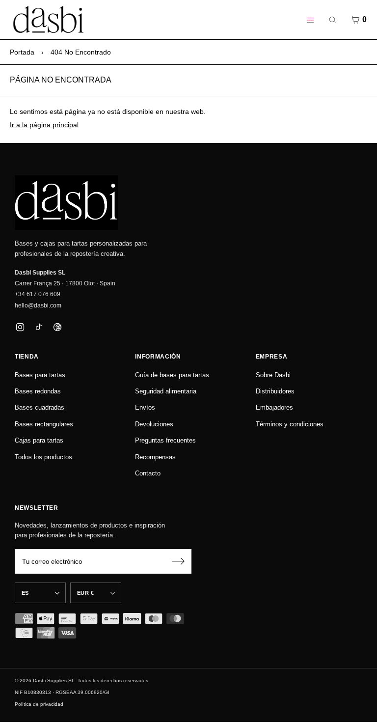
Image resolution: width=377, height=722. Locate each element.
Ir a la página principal (44, 125)
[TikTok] (38, 327)
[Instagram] (20, 327)
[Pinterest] (57, 327)
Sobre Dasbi (273, 375)
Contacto (148, 473)
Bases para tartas (40, 375)
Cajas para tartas (39, 440)
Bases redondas (38, 391)
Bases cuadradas (39, 407)
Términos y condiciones (289, 424)
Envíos (145, 407)
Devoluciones (154, 424)
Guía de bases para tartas (172, 375)
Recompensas (155, 457)
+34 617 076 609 (37, 294)
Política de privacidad (39, 704)
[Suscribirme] (178, 561)
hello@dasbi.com (38, 305)
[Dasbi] (66, 202)
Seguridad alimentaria (165, 391)
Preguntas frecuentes (165, 440)
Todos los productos (43, 457)
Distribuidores (275, 391)
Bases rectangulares (44, 424)
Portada (22, 52)
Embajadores (274, 407)
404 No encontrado (81, 52)
